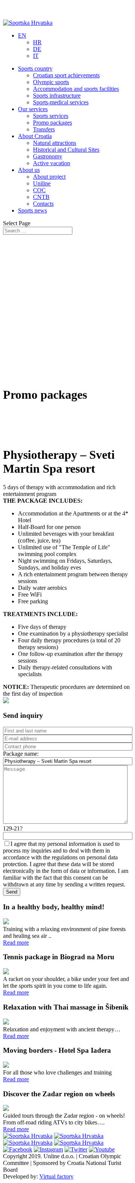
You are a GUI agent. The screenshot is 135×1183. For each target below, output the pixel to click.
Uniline (42, 183)
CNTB (41, 197)
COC (39, 190)
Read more (16, 942)
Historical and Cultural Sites (66, 149)
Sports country (35, 68)
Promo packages (52, 122)
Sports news (32, 210)
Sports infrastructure (57, 95)
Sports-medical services (60, 102)
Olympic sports (51, 82)
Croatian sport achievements (66, 75)
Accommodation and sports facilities (76, 89)
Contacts (43, 203)
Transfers (44, 129)
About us (29, 170)
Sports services (50, 116)
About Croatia (35, 136)
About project (49, 176)
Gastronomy (47, 156)
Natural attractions (54, 143)
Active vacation (51, 163)
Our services (33, 109)
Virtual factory (56, 1176)
